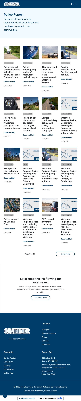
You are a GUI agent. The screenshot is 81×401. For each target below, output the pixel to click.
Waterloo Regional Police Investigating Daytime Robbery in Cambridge (68, 175)
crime (25, 164)
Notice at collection (27, 398)
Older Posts (65, 254)
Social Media (9, 369)
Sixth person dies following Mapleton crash (11, 171)
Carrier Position (10, 358)
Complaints (8, 362)
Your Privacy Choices (47, 398)
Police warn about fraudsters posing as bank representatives (12, 123)
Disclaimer (46, 344)
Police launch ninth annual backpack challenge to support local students (29, 124)
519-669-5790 (47, 371)
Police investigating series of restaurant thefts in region (30, 72)
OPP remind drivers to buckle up (48, 222)
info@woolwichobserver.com (53, 367)
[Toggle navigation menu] (75, 4)
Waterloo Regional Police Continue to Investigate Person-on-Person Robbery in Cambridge (69, 125)
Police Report (9, 63)
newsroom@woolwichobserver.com (56, 365)
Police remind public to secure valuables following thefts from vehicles (12, 72)
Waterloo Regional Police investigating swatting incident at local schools (50, 175)
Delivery (7, 365)
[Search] (71, 4)
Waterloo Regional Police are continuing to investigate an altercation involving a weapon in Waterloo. (30, 228)
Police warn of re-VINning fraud (11, 222)
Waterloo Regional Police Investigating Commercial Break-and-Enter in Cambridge (30, 176)
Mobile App (8, 373)
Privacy (45, 337)
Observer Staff (9, 82)
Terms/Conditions (49, 333)
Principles (45, 329)
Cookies (45, 341)
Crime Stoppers (66, 113)
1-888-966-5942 (48, 374)
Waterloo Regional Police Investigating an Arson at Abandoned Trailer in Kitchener (69, 227)
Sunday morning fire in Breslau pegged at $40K (69, 71)
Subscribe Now (40, 297)
